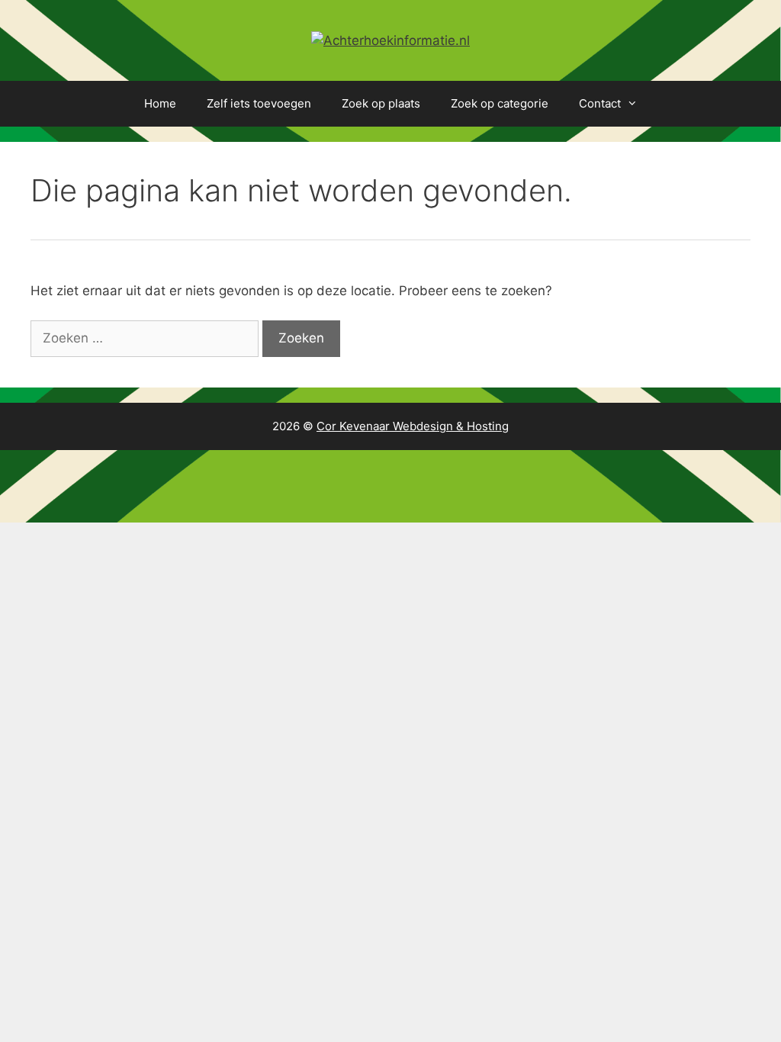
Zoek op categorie (499, 103)
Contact (600, 103)
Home (160, 103)
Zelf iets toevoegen (259, 103)
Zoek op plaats (381, 103)
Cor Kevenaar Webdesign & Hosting (413, 426)
